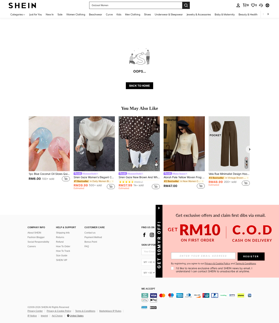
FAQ (86, 246)
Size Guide (61, 255)
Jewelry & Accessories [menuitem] (199, 14)
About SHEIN (34, 232)
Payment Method (93, 237)
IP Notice (32, 315)
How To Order (63, 246)
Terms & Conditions (85, 311)
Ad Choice (57, 315)
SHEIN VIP (61, 260)
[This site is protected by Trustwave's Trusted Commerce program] (144, 307)
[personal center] (238, 5)
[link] (245, 5)
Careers (32, 246)
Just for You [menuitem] (35, 14)
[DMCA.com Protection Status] (153, 307)
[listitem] (49, 153)
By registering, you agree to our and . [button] (213, 263)
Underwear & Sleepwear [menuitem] (169, 14)
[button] (261, 5)
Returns (60, 237)
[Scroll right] (268, 14)
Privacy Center (35, 311)
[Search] (186, 5)
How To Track (63, 251)
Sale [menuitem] (60, 14)
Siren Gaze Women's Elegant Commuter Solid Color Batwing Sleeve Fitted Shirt (94, 177)
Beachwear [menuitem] (95, 14)
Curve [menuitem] (109, 14)
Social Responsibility (38, 242)
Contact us (89, 232)
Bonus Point (90, 242)
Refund (60, 242)
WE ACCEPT (148, 289)
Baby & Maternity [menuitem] (225, 14)
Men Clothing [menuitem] (132, 14)
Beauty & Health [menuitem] (248, 14)
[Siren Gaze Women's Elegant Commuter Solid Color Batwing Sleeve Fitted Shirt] (94, 143)
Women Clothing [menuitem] (75, 14)
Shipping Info (63, 232)
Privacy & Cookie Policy (59, 311)
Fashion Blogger (36, 237)
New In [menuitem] (50, 14)
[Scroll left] (263, 14)
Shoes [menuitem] (147, 14)
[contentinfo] (198, 297)
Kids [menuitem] (119, 14)
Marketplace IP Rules (110, 311)
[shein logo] (22, 5)
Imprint (44, 315)
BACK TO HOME (139, 85)
